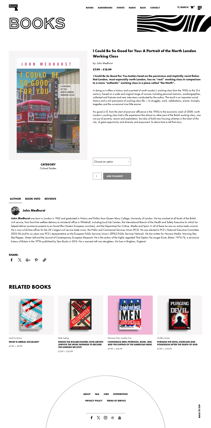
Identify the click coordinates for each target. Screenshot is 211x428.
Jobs (106, 394)
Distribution (120, 394)
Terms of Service (116, 400)
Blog (143, 7)
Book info (32, 199)
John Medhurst (105, 63)
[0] (191, 7)
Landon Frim (126, 337)
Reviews (50, 199)
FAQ (97, 394)
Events (120, 7)
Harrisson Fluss (114, 337)
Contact (155, 7)
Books (89, 7)
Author (15, 199)
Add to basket (115, 176)
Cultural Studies (48, 168)
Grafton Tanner (163, 337)
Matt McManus (15, 337)
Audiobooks (105, 7)
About (86, 394)
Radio (132, 7)
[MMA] (200, 7)
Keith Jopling (63, 337)
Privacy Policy (93, 400)
